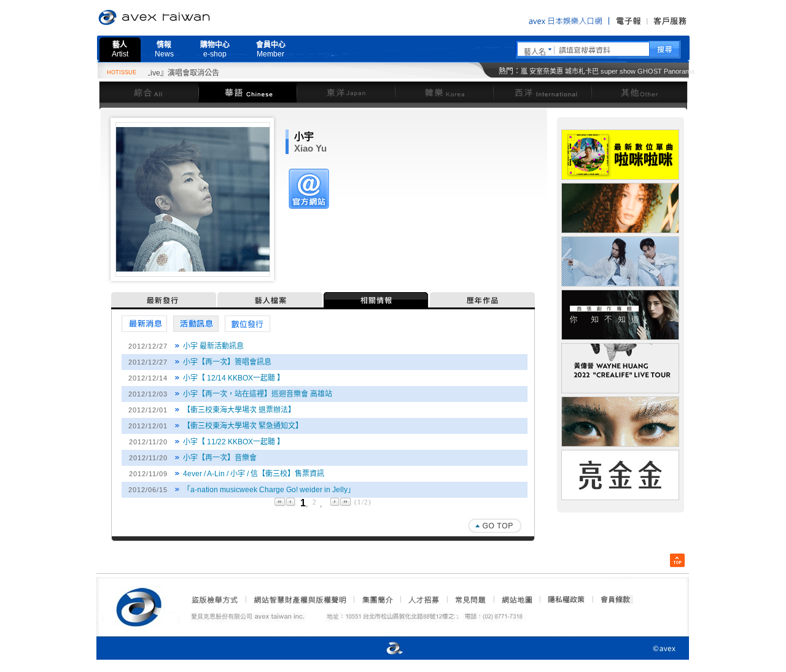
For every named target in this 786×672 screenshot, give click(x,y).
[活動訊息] (196, 323)
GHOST (649, 71)
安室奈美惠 (546, 71)
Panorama (679, 71)
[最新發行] (164, 299)
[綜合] (148, 91)
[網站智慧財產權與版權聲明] (299, 599)
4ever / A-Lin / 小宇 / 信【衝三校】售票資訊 (253, 473)
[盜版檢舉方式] (215, 599)
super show (618, 71)
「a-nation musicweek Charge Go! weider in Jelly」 (269, 489)
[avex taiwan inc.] (142, 605)
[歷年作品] (482, 299)
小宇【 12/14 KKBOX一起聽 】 (233, 378)
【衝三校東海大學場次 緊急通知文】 (243, 426)
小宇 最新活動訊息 (213, 346)
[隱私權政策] (562, 599)
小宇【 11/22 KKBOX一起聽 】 (233, 442)
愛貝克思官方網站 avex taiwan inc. (188, 18)
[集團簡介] (376, 599)
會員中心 (271, 49)
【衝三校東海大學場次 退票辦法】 (239, 410)
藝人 (120, 49)
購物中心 (215, 49)
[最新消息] (144, 323)
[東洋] (346, 91)
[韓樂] (444, 91)
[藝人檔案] (270, 299)
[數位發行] (247, 323)
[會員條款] (616, 599)
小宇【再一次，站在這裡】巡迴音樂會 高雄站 (257, 394)
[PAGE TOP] (495, 526)
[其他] (639, 91)
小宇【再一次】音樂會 (220, 458)
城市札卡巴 (582, 71)
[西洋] (542, 91)
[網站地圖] (516, 599)
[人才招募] (423, 599)
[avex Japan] (382, 649)
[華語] (247, 91)
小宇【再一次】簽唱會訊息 (227, 362)
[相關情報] (377, 299)
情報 (164, 49)
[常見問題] (469, 599)
